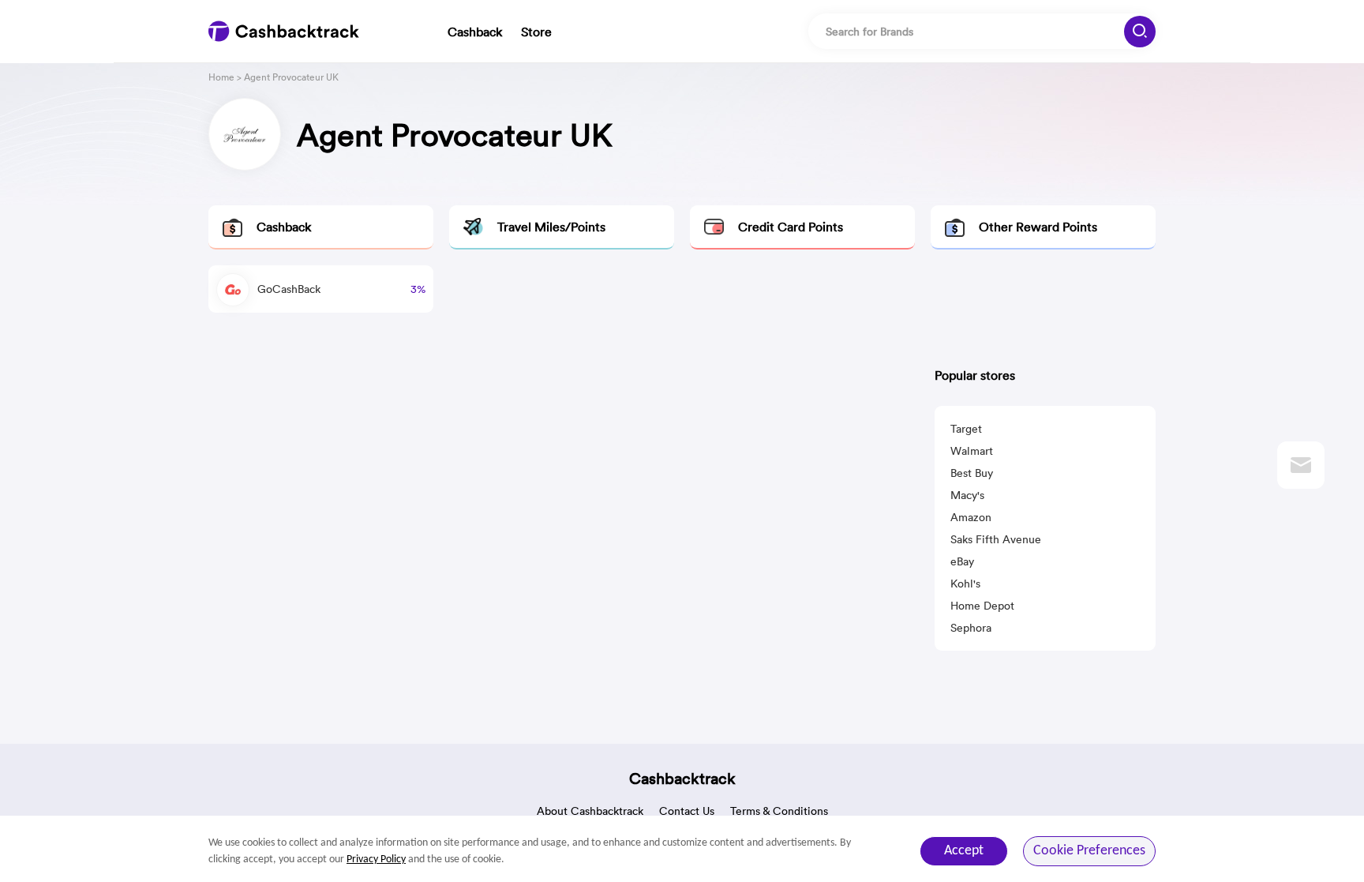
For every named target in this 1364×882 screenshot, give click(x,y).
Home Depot (982, 606)
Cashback (475, 31)
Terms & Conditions (779, 811)
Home (221, 77)
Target (966, 429)
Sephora (970, 628)
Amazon (970, 517)
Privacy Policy (376, 859)
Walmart (971, 451)
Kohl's (965, 583)
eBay (962, 561)
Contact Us (686, 811)
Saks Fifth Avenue (995, 539)
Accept (964, 850)
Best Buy (971, 473)
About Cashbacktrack (590, 811)
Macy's (967, 495)
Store (536, 31)
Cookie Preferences (1089, 850)
